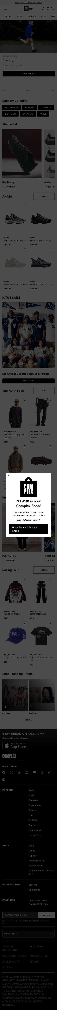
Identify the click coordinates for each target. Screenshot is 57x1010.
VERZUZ (33, 820)
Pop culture (34, 805)
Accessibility (10, 961)
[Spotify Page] (3, 779)
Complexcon (35, 829)
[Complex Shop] (28, 8)
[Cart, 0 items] (53, 9)
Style (31, 790)
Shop (31, 845)
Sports (32, 810)
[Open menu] (5, 9)
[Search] (43, 9)
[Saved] (48, 9)
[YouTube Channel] (34, 772)
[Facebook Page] (3, 772)
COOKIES (7, 967)
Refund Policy (35, 865)
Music (31, 795)
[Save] (24, 205)
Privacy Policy (39, 946)
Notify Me (46, 915)
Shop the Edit (28, 73)
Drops (31, 850)
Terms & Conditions (10, 948)
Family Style (34, 834)
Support (32, 855)
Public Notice (39, 955)
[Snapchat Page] (41, 772)
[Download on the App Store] (15, 744)
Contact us (34, 889)
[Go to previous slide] (4, 90)
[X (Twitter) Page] (11, 772)
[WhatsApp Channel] (19, 772)
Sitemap (35, 961)
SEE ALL (44, 196)
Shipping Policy (36, 860)
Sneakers (33, 800)
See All (28, 720)
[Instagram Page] (26, 772)
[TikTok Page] (49, 772)
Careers (32, 884)
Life (30, 815)
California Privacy (14, 955)
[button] (28, 53)
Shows (32, 824)
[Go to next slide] (52, 90)
